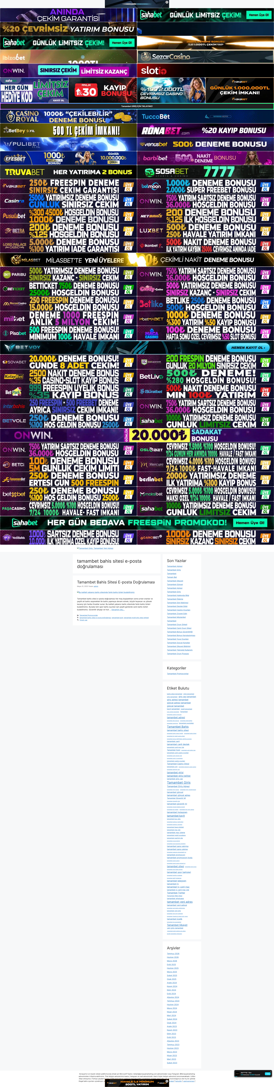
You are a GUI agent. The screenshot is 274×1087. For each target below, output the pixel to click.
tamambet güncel (175, 792)
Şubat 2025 (172, 975)
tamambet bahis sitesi (178, 730)
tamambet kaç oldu (174, 819)
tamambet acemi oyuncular (174, 714)
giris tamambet (172, 697)
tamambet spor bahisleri (179, 872)
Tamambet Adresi (174, 566)
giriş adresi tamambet (177, 699)
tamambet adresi (176, 717)
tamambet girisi (175, 772)
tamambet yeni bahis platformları (176, 908)
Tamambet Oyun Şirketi (177, 624)
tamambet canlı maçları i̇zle (174, 755)
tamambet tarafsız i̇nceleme (174, 875)
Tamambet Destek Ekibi (177, 606)
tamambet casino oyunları (176, 761)
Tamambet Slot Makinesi (177, 603)
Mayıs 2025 (172, 972)
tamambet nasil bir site (175, 838)
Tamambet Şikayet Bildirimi (178, 646)
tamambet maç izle (173, 830)
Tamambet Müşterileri (176, 617)
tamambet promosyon (176, 855)
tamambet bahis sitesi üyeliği (175, 733)
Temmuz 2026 (173, 954)
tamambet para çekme (177, 849)
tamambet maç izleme (176, 832)
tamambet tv (173, 884)
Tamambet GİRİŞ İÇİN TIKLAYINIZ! (137, 106)
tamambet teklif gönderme (174, 878)
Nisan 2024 (172, 1012)
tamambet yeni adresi (177, 905)
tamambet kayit (117, 618)
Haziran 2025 (173, 968)
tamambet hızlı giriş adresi (186, 809)
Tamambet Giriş (174, 570)
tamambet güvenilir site (173, 801)
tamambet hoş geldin (172, 809)
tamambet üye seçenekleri (174, 922)
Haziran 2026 (173, 957)
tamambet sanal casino (173, 860)
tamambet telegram (176, 881)
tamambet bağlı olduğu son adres (176, 931)
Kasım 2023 (172, 1030)
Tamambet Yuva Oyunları (178, 639)
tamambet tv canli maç (178, 887)
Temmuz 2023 (173, 1045)
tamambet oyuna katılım (173, 841)
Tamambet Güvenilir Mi (176, 798)
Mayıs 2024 (172, 1008)
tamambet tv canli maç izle (178, 890)
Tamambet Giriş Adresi (178, 786)
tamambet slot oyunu (190, 866)
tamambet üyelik (174, 919)
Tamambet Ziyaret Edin (177, 614)
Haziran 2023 (173, 1048)
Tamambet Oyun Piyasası (178, 654)
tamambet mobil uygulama (176, 835)
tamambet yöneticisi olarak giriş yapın (177, 916)
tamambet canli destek (178, 744)
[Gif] (137, 259)
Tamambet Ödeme (175, 599)
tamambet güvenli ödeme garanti (176, 807)
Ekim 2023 (171, 1034)
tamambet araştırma (172, 723)
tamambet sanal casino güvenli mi (176, 863)
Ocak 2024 (171, 1023)
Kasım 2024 (172, 986)
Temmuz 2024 (173, 1001)
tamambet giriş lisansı (173, 789)
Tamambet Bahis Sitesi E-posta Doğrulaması (116, 582)
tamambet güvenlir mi (177, 804)
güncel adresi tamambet (179, 703)
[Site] (68, 186)
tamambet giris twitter (179, 775)
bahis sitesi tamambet (174, 694)
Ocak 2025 (171, 979)
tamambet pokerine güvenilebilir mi (176, 852)
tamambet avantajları (186, 723)
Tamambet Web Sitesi (174, 896)
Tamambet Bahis (178, 726)
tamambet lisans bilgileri (175, 827)
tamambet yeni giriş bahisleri (175, 913)
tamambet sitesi (175, 866)
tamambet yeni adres (180, 901)
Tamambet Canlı (173, 750)
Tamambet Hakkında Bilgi (178, 595)
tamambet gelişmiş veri (173, 769)
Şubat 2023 (172, 1063)
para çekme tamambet (173, 712)
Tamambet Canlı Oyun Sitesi (179, 628)
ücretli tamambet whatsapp (174, 933)
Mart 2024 (171, 1015)
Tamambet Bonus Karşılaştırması (181, 635)
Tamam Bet (172, 577)
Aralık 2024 (172, 983)
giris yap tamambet (187, 696)
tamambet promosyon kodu (179, 857)
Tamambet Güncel (175, 584)
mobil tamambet (186, 709)
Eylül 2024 (171, 994)
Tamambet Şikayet (175, 581)
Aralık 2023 (172, 1026)
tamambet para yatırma (177, 846)
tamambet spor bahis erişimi (174, 869)
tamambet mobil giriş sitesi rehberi (136, 618)
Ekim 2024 (171, 990)
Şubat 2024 (172, 1019)
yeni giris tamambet (175, 928)
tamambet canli (173, 741)
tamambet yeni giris (174, 911)
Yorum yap (83, 620)
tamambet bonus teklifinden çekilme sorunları (179, 739)
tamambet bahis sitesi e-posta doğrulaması (95, 618)
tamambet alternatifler (186, 720)
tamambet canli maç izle (175, 747)
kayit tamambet (173, 709)
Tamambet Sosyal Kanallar (178, 643)
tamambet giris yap (175, 779)
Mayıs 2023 (172, 1052)
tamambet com (172, 767)
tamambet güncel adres (178, 795)
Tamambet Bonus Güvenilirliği (180, 632)
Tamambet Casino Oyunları (178, 610)
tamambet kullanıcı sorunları (174, 824)
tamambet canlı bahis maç (188, 750)
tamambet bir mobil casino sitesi (176, 736)
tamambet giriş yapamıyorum (188, 789)
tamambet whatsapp (175, 898)
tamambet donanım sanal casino (187, 767)
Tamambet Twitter (176, 893)
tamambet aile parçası (173, 720)
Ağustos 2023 (173, 1041)
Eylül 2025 (171, 964)
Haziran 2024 (173, 1004)
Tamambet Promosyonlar (89, 615)
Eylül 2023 (171, 1037)
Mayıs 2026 (172, 961)
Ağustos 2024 (173, 997)
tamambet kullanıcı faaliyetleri (175, 822)
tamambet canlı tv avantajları (175, 758)
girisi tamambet (188, 694)
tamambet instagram (177, 812)
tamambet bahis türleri (190, 733)
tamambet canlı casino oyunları (178, 753)
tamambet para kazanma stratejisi (176, 843)
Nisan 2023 (172, 1055)
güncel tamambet (175, 706)
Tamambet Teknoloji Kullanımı (180, 650)
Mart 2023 (171, 1059)
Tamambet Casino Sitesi (178, 764)
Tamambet (171, 574)
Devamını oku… (118, 610)
